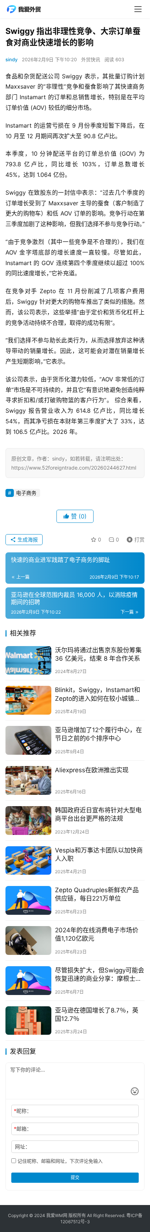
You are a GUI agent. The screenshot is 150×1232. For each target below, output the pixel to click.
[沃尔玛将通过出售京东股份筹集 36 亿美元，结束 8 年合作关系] (28, 660)
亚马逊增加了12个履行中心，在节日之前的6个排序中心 (98, 734)
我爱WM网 (56, 1215)
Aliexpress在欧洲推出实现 (92, 770)
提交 (75, 1177)
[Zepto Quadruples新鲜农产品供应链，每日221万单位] (28, 900)
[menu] (138, 9)
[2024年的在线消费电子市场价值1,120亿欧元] (28, 940)
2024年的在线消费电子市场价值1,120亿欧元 (96, 934)
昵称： (23, 1111)
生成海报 (27, 539)
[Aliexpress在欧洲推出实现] (28, 780)
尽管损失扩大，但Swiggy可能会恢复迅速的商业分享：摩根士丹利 (99, 975)
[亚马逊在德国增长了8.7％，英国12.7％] (28, 1020)
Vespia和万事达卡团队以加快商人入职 (99, 854)
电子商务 (26, 493)
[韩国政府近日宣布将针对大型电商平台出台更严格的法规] (28, 820)
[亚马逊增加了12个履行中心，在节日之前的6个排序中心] (28, 740)
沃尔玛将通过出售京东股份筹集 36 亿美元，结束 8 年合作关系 (98, 654)
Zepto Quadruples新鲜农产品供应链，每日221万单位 (97, 894)
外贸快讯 (90, 59)
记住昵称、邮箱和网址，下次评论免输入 (59, 1161)
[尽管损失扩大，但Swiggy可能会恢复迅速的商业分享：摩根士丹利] (28, 980)
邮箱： (23, 1129)
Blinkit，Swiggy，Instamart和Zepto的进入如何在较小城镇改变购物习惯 (97, 694)
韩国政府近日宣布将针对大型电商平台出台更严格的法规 (98, 814)
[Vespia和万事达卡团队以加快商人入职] (28, 860)
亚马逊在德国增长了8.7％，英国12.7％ (96, 1014)
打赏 (134, 538)
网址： (22, 1146)
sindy (11, 59)
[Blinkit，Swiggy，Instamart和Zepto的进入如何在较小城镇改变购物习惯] (28, 700)
